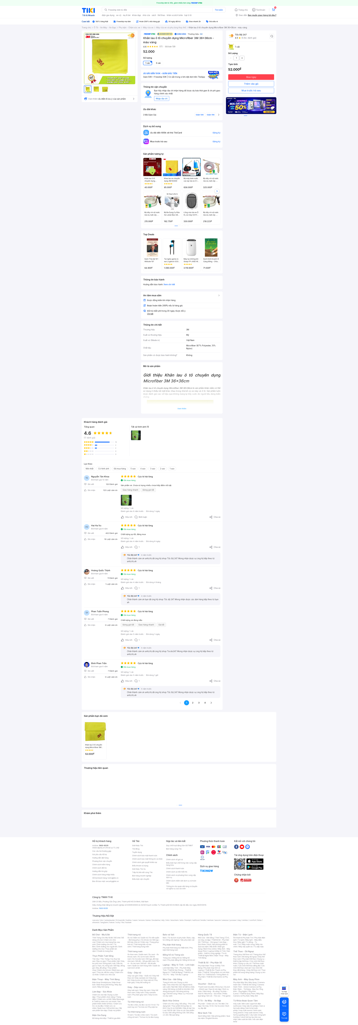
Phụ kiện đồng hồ (174, 960)
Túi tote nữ (142, 1007)
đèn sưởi (245, 1004)
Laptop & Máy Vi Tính (217, 951)
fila (123, 922)
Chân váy (144, 942)
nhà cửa (146, 15)
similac (245, 920)
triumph (188, 920)
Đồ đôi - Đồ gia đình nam (146, 961)
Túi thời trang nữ (136, 1002)
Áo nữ (130, 938)
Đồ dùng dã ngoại (249, 957)
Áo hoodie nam (138, 959)
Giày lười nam (133, 990)
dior (101, 920)
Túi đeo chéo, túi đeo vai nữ (139, 1005)
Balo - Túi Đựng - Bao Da (248, 989)
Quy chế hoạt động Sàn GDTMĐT (179, 845)
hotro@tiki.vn (113, 878)
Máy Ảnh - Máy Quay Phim (246, 979)
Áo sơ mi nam (143, 957)
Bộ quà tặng (174, 1015)
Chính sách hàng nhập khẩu (103, 875)
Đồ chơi (117, 938)
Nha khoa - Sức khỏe (212, 994)
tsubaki (128, 922)
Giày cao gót (133, 976)
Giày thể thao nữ (253, 970)
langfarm (104, 922)
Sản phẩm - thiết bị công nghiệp (214, 952)
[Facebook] (236, 846)
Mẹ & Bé (213, 947)
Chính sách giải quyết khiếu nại (144, 862)
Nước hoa (101, 1008)
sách (154, 15)
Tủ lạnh (241, 940)
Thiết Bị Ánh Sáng (249, 985)
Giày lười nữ (148, 980)
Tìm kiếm (219, 10)
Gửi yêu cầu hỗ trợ (99, 854)
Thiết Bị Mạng (176, 972)
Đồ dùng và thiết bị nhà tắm (179, 989)
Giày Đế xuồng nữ (143, 982)
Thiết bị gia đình (114, 1018)
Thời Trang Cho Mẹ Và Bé (102, 938)
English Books (212, 1018)
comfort (252, 920)
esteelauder (110, 920)
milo (167, 920)
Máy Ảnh (254, 996)
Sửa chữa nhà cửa (174, 985)
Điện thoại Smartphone (101, 982)
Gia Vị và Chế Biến (174, 1008)
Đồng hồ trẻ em (189, 960)
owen (135, 920)
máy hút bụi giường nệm (248, 1014)
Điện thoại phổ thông (105, 985)
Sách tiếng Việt (204, 1016)
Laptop (185, 975)
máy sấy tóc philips (251, 1006)
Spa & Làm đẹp (215, 989)
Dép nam (140, 992)
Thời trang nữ (134, 934)
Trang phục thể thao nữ (242, 954)
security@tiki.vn (112, 881)
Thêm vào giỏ (251, 83)
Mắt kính (184, 948)
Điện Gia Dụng (99, 1015)
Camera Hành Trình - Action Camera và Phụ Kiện (248, 987)
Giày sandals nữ (141, 978)
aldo (181, 920)
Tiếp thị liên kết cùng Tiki (142, 872)
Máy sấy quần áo (246, 947)
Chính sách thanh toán (175, 868)
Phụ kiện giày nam (139, 995)
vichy (118, 922)
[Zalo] (247, 846)
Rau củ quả (101, 961)
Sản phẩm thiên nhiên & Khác (106, 1002)
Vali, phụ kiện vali (187, 940)
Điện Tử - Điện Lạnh (243, 934)
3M (201, 34)
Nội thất (174, 987)
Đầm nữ (137, 938)
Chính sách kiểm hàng (101, 864)
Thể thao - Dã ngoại (210, 942)
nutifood (195, 920)
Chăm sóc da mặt (99, 995)
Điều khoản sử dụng (140, 866)
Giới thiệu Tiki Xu (139, 869)
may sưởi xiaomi (245, 1010)
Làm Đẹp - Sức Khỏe (102, 991)
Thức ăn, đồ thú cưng (105, 972)
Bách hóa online (210, 949)
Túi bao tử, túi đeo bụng (149, 1017)
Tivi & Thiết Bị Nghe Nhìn (212, 954)
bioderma (156, 920)
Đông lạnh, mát (109, 963)
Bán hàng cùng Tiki (174, 849)
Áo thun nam (133, 954)
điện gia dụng (108, 15)
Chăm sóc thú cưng (170, 1004)
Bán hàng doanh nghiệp (141, 876)
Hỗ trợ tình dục (112, 1008)
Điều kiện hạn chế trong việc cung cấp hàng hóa (181, 864)
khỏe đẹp (136, 15)
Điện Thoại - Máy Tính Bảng (106, 979)
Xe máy (205, 1006)
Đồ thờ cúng (172, 994)
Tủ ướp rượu (259, 947)
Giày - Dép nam (135, 987)
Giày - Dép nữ (134, 972)
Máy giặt (241, 942)
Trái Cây (95, 959)
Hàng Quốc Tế (205, 934)
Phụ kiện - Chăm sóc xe (207, 1004)
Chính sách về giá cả (174, 859)
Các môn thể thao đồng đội (249, 966)
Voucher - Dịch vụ (206, 984)
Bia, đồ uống (101, 968)
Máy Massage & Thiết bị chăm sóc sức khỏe (108, 1000)
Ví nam (130, 1015)
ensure (142, 920)
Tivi (239, 944)
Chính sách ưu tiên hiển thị (176, 872)
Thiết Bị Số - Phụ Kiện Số (210, 962)
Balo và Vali (168, 934)
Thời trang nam (135, 951)
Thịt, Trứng (104, 959)
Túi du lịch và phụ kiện (177, 938)
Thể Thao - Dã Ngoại (243, 951)
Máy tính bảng (103, 987)
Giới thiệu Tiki (137, 845)
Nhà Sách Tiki (205, 1013)
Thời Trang (219, 938)
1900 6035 (103, 908)
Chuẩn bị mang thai (105, 951)
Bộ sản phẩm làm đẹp (107, 1009)
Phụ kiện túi (152, 1007)
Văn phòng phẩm (218, 1016)
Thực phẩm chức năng (106, 997)
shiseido (95, 922)
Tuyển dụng (137, 852)
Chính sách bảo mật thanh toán (144, 856)
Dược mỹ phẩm (115, 1010)
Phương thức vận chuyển (102, 861)
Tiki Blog (135, 849)
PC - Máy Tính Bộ (174, 975)
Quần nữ (144, 938)
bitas (259, 920)
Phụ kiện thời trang (172, 944)
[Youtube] (242, 846)
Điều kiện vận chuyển (140, 879)
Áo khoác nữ (146, 940)
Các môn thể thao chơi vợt (249, 967)
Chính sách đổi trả (99, 868)
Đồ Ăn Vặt (172, 1010)
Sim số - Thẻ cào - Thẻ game (218, 996)
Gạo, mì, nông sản (105, 966)
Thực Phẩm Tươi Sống (102, 956)
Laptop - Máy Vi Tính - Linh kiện (178, 965)
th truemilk (120, 920)
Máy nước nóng (248, 944)
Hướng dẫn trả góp (99, 871)
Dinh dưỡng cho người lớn (107, 947)
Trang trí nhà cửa (169, 982)
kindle (203, 920)
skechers (174, 920)
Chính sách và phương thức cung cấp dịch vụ (181, 876)
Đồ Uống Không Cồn (177, 1013)
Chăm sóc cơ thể (104, 999)
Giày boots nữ (137, 980)
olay (239, 920)
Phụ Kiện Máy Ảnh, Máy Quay (245, 982)
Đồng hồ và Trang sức (173, 955)
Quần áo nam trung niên (142, 966)
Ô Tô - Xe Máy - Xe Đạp (209, 1000)
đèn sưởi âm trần (244, 1019)
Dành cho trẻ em (104, 970)
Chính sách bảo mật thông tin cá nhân (147, 859)
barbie (128, 920)
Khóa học (219, 987)
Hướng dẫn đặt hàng (100, 858)
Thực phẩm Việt (113, 961)
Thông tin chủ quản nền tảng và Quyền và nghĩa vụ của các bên (181, 887)
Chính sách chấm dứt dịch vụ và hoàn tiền (181, 882)
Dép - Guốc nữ (145, 976)
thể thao (161, 15)
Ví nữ (153, 1005)
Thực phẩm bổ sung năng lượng (249, 971)
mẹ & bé (126, 15)
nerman (210, 920)
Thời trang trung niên (140, 947)
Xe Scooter (219, 1006)
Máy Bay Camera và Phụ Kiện (248, 995)
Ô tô (212, 1006)
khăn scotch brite (175, 15)
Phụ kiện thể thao (249, 959)
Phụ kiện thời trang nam (178, 949)
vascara (95, 920)
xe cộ (118, 15)
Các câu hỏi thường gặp (101, 851)
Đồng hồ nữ (176, 958)
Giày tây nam (145, 990)
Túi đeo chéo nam (141, 1015)
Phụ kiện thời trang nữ (171, 948)
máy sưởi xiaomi (251, 1013)
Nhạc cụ (181, 994)
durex (148, 920)
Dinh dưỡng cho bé (104, 944)
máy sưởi (237, 1004)
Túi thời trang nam (136, 1012)
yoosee (233, 920)
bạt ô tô (188, 15)
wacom (218, 920)
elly (163, 920)
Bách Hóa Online (171, 1000)
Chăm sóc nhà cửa (107, 975)
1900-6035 (103, 845)
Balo (164, 938)
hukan (111, 922)
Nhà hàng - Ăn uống (211, 991)
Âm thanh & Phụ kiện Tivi (243, 938)
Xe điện (222, 1004)
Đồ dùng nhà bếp (99, 1018)
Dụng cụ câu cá (245, 963)
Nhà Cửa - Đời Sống (172, 979)
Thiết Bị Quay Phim (247, 994)
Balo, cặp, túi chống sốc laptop (179, 939)
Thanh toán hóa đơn (206, 987)
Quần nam (143, 954)
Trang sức (167, 958)
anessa (225, 920)
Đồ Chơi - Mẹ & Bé (101, 934)
